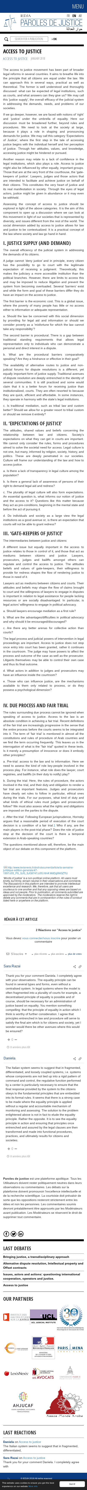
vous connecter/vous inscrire (41, 938)
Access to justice (30, 1442)
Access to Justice (15, 58)
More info (33, 1486)
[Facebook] (6, 1233)
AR (80, 15)
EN (74, 15)
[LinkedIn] (21, 1233)
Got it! (72, 1484)
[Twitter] (13, 1233)
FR (68, 15)
